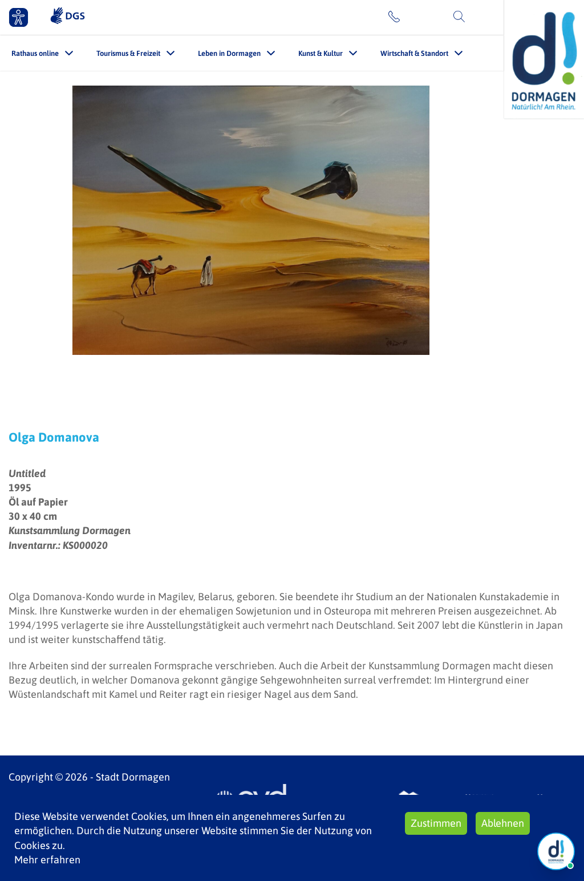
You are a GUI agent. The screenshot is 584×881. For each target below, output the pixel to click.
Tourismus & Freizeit (128, 53)
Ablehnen (502, 823)
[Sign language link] (68, 17)
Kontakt (420, 17)
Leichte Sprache (338, 17)
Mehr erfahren (47, 860)
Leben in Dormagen (229, 53)
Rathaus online (35, 53)
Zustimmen (436, 823)
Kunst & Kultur (320, 53)
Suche (483, 17)
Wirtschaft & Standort (414, 53)
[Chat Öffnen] (556, 851)
